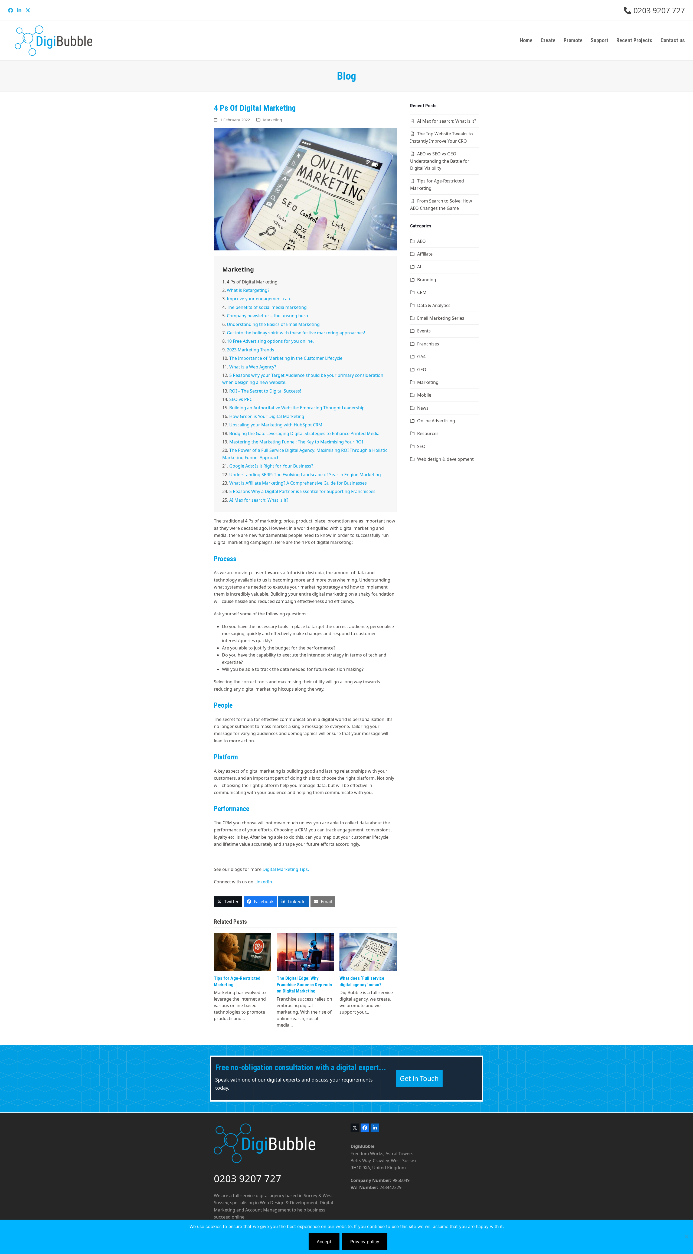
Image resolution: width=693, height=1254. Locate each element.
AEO (421, 241)
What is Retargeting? (248, 290)
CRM (422, 292)
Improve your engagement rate (259, 299)
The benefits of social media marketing (267, 307)
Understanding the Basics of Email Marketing (273, 324)
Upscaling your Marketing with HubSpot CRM (275, 425)
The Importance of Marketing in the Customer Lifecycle (285, 358)
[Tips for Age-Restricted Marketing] (242, 952)
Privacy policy (364, 1241)
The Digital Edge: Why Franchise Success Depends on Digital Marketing (304, 984)
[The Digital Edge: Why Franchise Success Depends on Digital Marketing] (305, 952)
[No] (686, 1236)
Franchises (428, 344)
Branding (426, 280)
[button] (228, 901)
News (423, 408)
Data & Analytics (433, 305)
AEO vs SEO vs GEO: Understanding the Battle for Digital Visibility (439, 161)
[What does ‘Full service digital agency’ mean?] (368, 952)
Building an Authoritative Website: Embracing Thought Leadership (297, 408)
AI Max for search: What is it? (258, 500)
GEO (421, 370)
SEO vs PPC (240, 399)
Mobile (424, 395)
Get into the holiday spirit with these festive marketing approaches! (296, 333)
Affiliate (425, 254)
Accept (324, 1241)
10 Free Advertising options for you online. (270, 341)
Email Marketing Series (440, 318)
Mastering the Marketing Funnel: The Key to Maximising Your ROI (296, 442)
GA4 (421, 357)
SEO (421, 446)
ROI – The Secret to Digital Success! (265, 391)
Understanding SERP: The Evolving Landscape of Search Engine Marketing (305, 475)
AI (419, 267)
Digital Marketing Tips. (286, 869)
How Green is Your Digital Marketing (266, 416)
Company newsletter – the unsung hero (267, 316)
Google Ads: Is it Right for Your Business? (271, 466)
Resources (428, 433)
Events (424, 331)
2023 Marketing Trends (250, 350)
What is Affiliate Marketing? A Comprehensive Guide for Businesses (298, 483)
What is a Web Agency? (252, 367)
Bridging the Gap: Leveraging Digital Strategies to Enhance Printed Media (304, 433)
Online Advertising (436, 421)
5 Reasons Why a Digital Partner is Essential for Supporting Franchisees (302, 491)
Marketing (272, 119)
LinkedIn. (263, 882)
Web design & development (445, 459)
